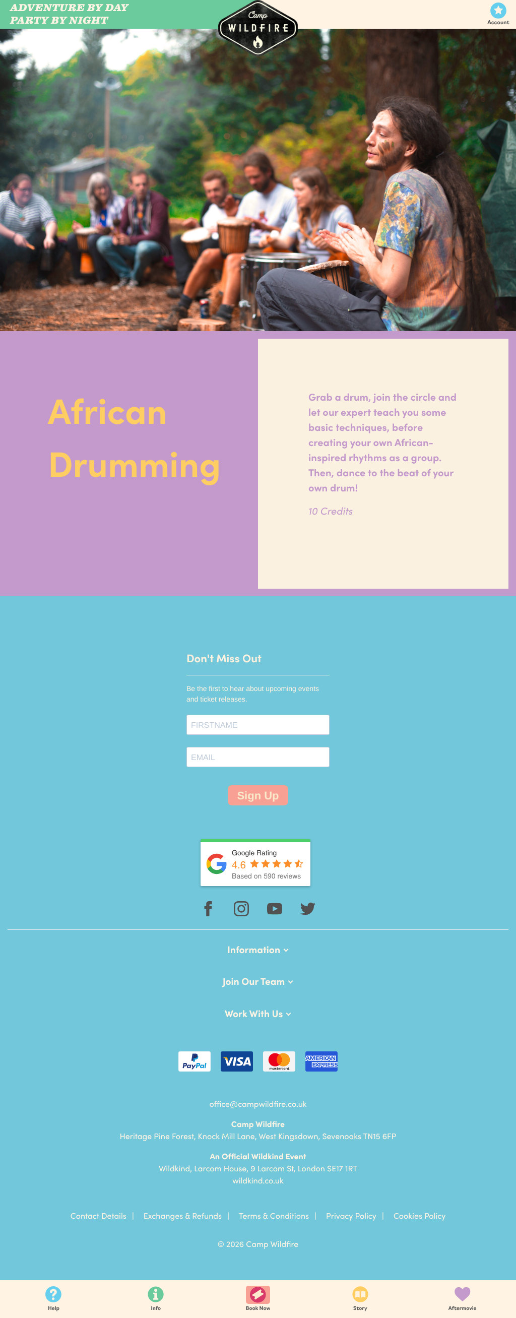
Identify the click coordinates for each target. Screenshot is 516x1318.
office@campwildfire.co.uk (257, 1103)
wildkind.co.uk (258, 1180)
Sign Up (258, 795)
